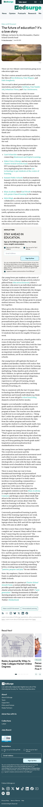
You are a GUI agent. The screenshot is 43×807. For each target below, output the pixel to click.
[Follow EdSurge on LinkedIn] (27, 788)
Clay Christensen (30, 89)
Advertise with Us (9, 714)
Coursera (5, 496)
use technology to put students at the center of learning (21, 171)
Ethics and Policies (8, 705)
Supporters (6, 703)
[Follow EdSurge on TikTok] (22, 788)
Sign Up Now (30, 258)
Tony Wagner (28, 78)
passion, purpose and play (12, 569)
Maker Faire (9, 161)
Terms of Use (28, 266)
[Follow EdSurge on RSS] (3, 788)
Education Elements (21, 282)
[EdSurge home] (9, 2)
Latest (4, 724)
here (3, 619)
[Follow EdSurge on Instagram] (8, 788)
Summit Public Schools (13, 177)
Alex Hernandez (7, 40)
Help (23, 800)
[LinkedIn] (23, 613)
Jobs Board (6, 730)
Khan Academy (10, 191)
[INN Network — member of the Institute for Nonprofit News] (6, 739)
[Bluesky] (15, 613)
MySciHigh (8, 198)
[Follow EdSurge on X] (12, 788)
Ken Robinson (16, 78)
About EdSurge (7, 697)
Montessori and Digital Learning (27, 157)
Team (4, 700)
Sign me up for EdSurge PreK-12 (13, 248)
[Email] (7, 613)
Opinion (12, 13)
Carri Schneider (10, 154)
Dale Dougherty (8, 80)
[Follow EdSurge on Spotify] (3, 793)
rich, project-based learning (15, 194)
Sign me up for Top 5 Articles (31, 248)
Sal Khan (25, 87)
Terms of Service (15, 800)
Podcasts (22, 13)
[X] (19, 613)
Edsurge (18, 161)
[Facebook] (27, 613)
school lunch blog (29, 397)
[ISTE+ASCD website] (22, 2)
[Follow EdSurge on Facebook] (32, 788)
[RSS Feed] (3, 613)
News (4, 13)
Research (32, 13)
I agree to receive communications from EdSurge (20, 271)
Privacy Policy (36, 768)
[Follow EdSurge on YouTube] (36, 788)
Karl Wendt (25, 191)
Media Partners (7, 708)
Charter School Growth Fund (15, 163)
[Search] (40, 2)
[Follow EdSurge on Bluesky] (17, 788)
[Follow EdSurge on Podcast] (8, 793)
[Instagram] (11, 613)
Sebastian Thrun (12, 89)
